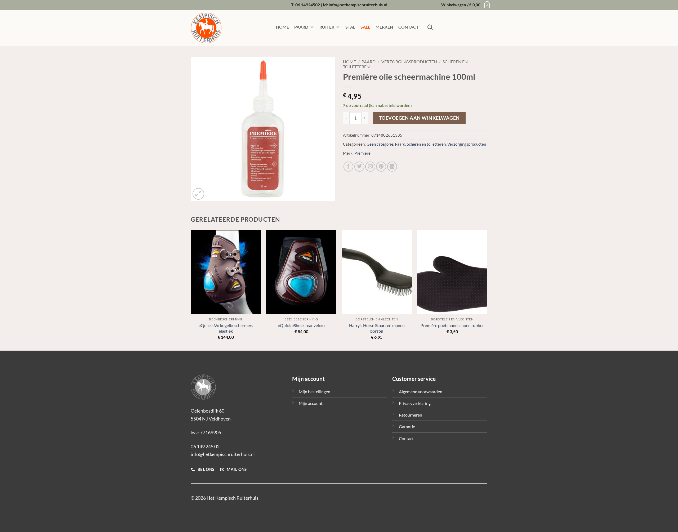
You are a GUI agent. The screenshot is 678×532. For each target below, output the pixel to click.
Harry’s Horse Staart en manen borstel (377, 328)
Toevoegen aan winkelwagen (419, 118)
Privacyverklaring (415, 403)
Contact (406, 438)
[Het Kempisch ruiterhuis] (217, 28)
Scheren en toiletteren (426, 144)
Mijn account (311, 403)
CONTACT (408, 26)
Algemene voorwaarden (420, 391)
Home (349, 61)
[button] (464, 5)
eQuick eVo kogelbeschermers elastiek (226, 328)
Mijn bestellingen (314, 391)
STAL (350, 26)
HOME (282, 26)
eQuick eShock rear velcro (301, 325)
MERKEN (384, 26)
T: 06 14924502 (305, 4)
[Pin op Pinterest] (381, 167)
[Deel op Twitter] (359, 167)
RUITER (326, 26)
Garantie (407, 426)
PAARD (301, 26)
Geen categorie (380, 144)
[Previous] (191, 290)
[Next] (487, 290)
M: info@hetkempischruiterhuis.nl (355, 4)
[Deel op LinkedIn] (392, 167)
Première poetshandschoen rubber (452, 325)
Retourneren (410, 414)
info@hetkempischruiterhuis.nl (223, 454)
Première (362, 153)
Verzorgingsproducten (409, 61)
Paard (369, 61)
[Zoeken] (430, 27)
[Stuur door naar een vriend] (370, 167)
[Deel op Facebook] (349, 167)
